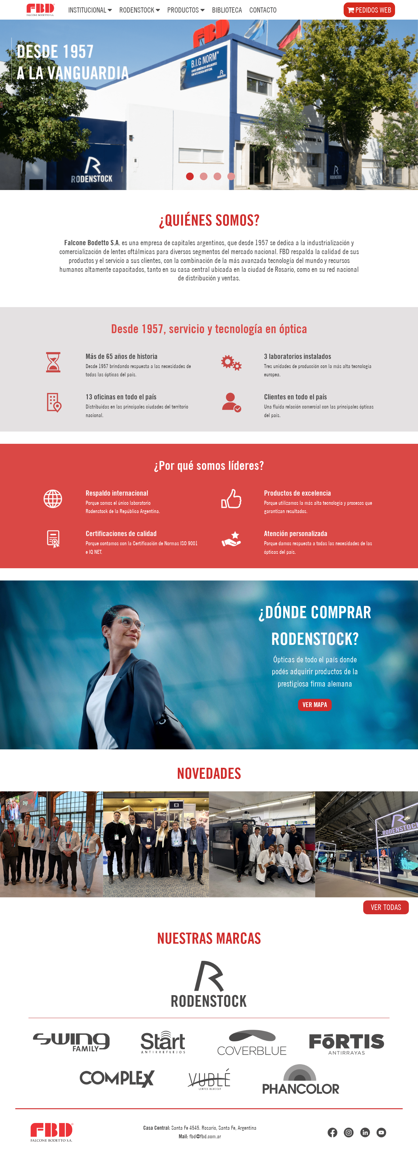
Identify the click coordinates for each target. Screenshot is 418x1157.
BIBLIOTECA (227, 10)
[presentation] (1, 105)
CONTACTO (263, 10)
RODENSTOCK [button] (136, 10)
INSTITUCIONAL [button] (87, 10)
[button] (190, 176)
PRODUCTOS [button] (183, 10)
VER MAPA (315, 704)
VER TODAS (386, 907)
